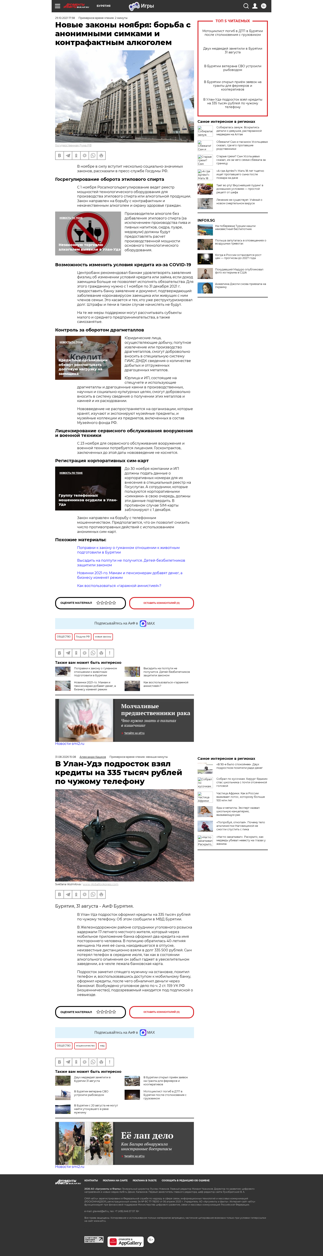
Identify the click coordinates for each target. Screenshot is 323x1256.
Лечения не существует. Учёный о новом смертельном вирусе (239, 201)
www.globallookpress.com (100, 884)
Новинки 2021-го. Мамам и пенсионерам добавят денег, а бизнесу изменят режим (95, 686)
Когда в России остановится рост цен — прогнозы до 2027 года (238, 256)
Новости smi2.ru (69, 744)
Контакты (91, 1180)
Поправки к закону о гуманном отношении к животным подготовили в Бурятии (95, 672)
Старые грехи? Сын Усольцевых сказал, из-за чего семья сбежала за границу (241, 160)
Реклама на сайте (115, 1180)
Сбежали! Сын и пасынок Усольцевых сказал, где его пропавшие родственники (242, 145)
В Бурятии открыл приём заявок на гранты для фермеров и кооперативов (232, 85)
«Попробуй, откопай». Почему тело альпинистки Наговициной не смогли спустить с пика (240, 826)
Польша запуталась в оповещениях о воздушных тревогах (240, 242)
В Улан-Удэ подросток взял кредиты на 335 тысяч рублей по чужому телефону (232, 103)
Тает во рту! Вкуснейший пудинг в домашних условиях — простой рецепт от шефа (239, 189)
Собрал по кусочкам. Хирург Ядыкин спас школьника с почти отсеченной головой (241, 782)
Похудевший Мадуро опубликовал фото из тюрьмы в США (239, 271)
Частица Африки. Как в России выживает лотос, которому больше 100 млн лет (240, 797)
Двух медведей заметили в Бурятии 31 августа (232, 50)
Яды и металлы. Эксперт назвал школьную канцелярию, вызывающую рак (238, 811)
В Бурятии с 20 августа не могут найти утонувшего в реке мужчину (96, 1109)
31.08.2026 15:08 (65, 756)
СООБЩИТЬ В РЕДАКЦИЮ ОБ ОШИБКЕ (186, 1180)
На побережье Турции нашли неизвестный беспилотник (235, 227)
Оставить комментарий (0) (161, 603)
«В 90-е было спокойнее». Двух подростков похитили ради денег (239, 766)
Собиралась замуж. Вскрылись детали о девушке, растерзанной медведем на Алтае (239, 131)
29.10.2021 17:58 (65, 18)
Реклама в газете (145, 1180)
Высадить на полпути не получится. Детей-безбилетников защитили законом (166, 672)
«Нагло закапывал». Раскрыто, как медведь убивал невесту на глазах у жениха (241, 840)
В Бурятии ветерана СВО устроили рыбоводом (232, 68)
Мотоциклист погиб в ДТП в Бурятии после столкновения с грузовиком (232, 33)
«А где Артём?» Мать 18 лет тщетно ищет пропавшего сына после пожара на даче (240, 174)
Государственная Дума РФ (73, 145)
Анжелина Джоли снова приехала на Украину (240, 285)
